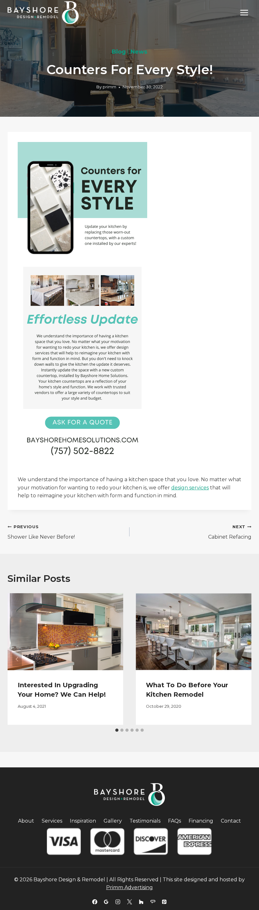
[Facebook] (95, 902)
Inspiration (83, 821)
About (26, 821)
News (138, 51)
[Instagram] (118, 902)
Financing (201, 821)
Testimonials (145, 821)
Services (52, 821)
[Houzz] (141, 902)
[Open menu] (244, 12)
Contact (231, 821)
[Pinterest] (164, 902)
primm (109, 87)
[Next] (242, 659)
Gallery (113, 821)
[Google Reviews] (106, 902)
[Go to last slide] (17, 659)
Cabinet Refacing (229, 532)
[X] (129, 902)
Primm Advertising (129, 887)
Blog (119, 51)
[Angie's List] (153, 902)
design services (190, 488)
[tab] (116, 730)
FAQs (174, 821)
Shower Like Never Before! (41, 532)
